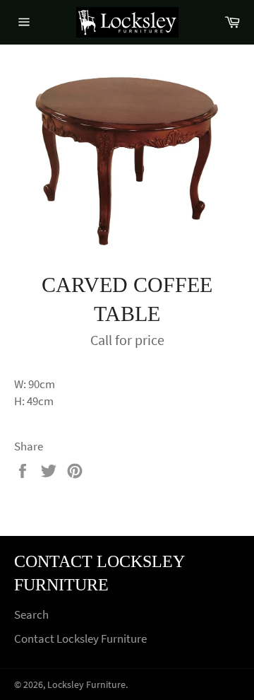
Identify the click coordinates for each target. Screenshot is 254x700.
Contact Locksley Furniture (80, 638)
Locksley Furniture (86, 685)
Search (31, 614)
